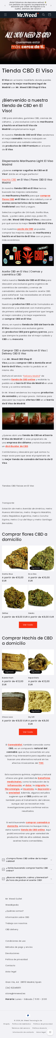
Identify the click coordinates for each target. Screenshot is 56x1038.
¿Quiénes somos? (14, 911)
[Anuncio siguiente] (51, 6)
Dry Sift (31, 717)
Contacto (10, 965)
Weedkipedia (12, 905)
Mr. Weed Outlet (13, 898)
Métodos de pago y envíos (18, 947)
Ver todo (28, 624)
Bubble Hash (7, 678)
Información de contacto (23, 1032)
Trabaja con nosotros (16, 923)
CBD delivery (11, 929)
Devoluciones (12, 953)
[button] (5, 15)
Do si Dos (32, 574)
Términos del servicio (21, 1028)
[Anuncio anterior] (5, 6)
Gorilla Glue (7, 574)
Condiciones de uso (15, 941)
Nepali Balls (33, 678)
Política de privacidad (16, 959)
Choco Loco (7, 717)
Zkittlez (5, 613)
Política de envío (39, 1028)
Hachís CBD (9, 179)
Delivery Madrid (32, 375)
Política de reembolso (21, 1024)
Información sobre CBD (17, 917)
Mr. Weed (25, 1020)
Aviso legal (10, 971)
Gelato (31, 613)
